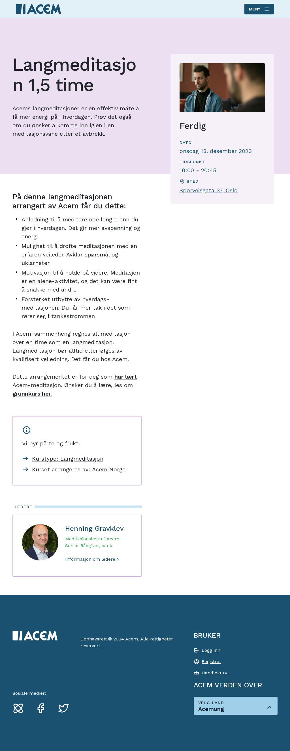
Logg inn (211, 650)
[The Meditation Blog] (20, 708)
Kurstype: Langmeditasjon (67, 458)
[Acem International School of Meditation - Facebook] (43, 708)
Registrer (211, 661)
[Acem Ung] (38, 9)
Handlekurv (214, 673)
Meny (255, 9)
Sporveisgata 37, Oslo (209, 190)
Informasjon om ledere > (92, 559)
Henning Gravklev (94, 528)
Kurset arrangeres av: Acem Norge (78, 469)
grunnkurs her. (32, 393)
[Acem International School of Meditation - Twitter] (66, 708)
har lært (125, 376)
